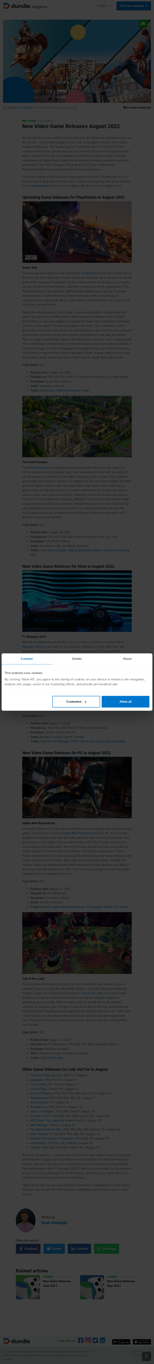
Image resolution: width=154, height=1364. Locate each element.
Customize (73, 701)
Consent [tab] (27, 658)
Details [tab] (77, 658)
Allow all (126, 701)
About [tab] (127, 658)
